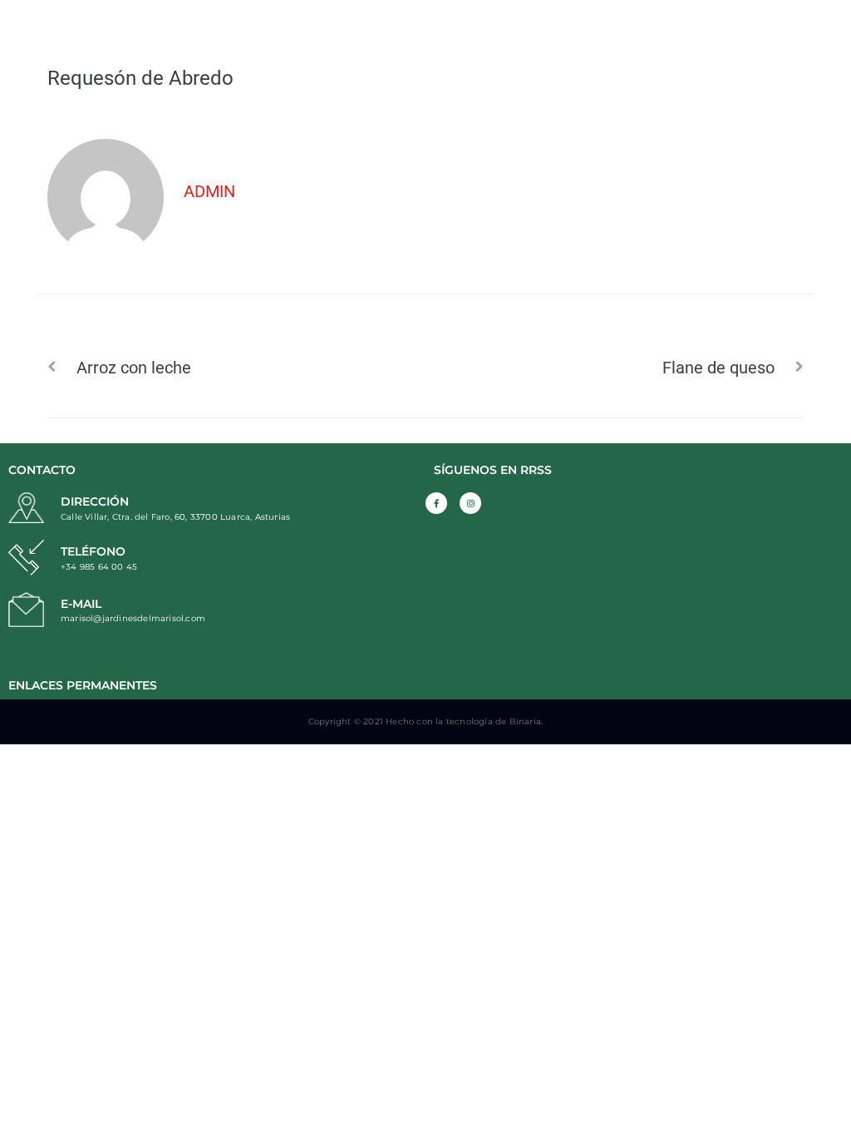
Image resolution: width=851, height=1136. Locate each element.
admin (209, 191)
